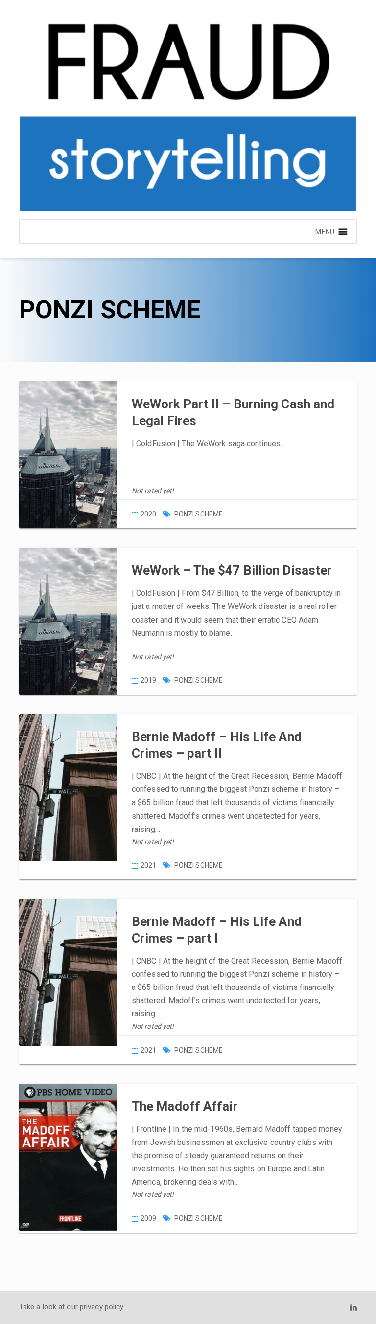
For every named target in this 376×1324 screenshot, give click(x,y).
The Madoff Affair (185, 1106)
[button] (324, 231)
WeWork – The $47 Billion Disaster (232, 570)
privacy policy (101, 1306)
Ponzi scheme (198, 514)
